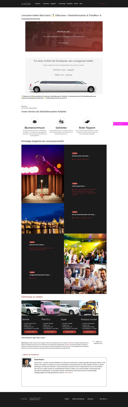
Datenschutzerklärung (78, 399)
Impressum (90, 399)
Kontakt (67, 399)
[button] (120, 123)
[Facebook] (45, 380)
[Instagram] (68, 380)
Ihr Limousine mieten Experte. (29, 108)
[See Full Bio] (73, 373)
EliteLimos (24, 106)
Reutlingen (71, 342)
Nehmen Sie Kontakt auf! (31, 354)
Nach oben (103, 399)
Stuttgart (67, 344)
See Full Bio (68, 372)
